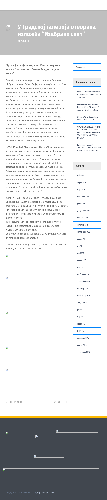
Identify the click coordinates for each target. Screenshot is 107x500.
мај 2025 (80, 253)
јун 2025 (80, 246)
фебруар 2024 (83, 338)
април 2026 (81, 182)
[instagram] (100, 493)
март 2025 (81, 267)
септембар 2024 (83, 295)
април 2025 (81, 260)
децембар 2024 (83, 281)
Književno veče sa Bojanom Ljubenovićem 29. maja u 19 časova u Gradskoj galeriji (88, 107)
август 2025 (82, 239)
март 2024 (81, 331)
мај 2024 (80, 317)
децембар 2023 (83, 352)
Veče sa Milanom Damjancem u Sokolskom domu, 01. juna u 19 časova (89, 95)
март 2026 (81, 189)
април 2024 (81, 324)
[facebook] (95, 493)
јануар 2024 (82, 345)
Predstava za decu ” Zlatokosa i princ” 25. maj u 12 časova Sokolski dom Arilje (89, 148)
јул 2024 (80, 310)
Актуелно (23, 41)
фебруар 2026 (83, 196)
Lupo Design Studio (45, 492)
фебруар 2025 (83, 274)
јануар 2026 (82, 204)
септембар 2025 (83, 232)
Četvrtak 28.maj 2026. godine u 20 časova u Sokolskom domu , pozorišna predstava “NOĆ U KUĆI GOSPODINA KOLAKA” (88, 132)
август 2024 (82, 302)
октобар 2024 (82, 288)
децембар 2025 (83, 211)
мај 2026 (80, 175)
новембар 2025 (83, 218)
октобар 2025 (82, 225)
